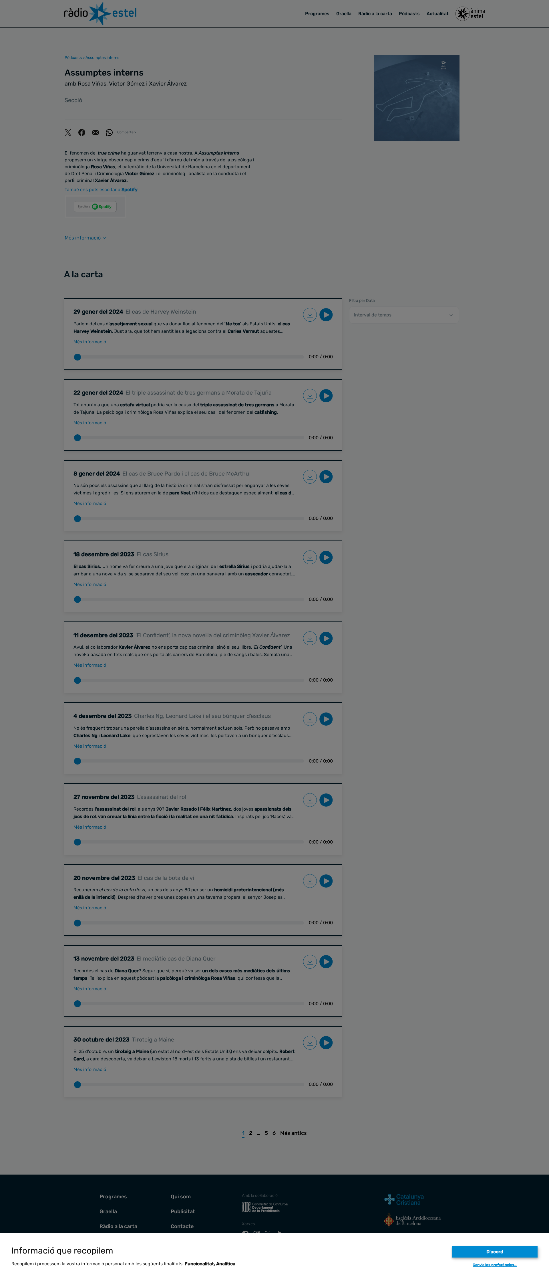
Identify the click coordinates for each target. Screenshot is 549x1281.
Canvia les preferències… (495, 1265)
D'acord (494, 1251)
